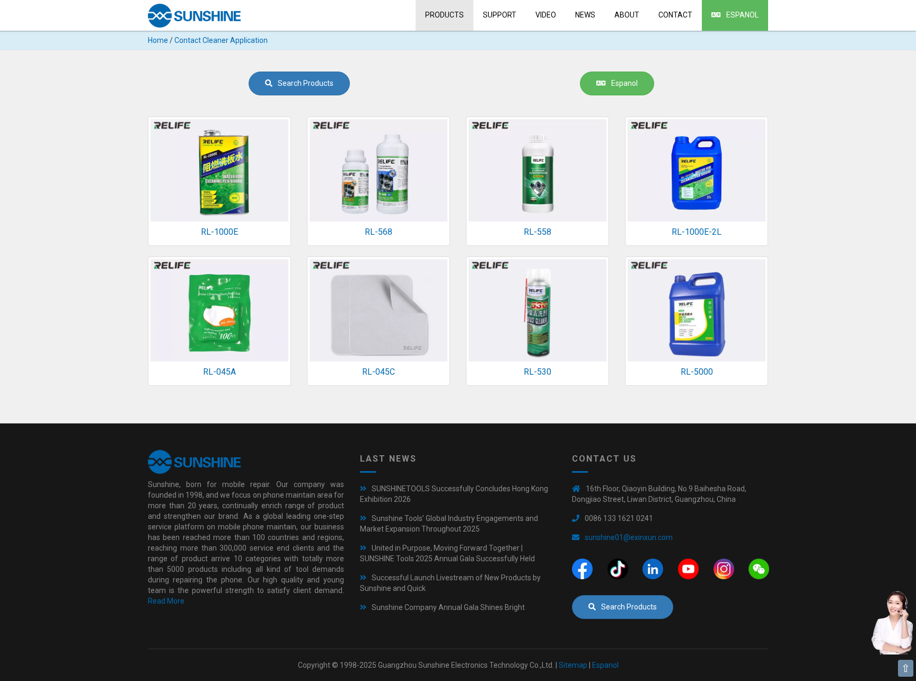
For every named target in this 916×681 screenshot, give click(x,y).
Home (158, 40)
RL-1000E (219, 232)
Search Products (305, 83)
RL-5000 (697, 372)
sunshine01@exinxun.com (629, 537)
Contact (675, 15)
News (585, 15)
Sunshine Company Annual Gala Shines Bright (448, 607)
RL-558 (537, 232)
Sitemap (573, 665)
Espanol (742, 15)
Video (545, 15)
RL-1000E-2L (696, 232)
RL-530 (537, 372)
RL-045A (219, 372)
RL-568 (378, 232)
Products (444, 15)
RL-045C (378, 372)
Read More (166, 601)
